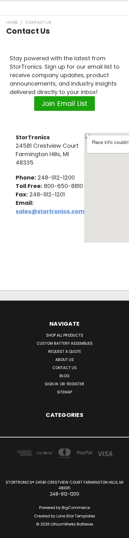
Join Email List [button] (64, 103)
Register (75, 384)
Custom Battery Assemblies (65, 343)
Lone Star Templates (75, 516)
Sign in (52, 384)
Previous (9, 531)
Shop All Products (64, 335)
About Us (64, 359)
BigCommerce (76, 507)
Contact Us (64, 367)
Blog (64, 375)
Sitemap (64, 392)
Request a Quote (64, 351)
